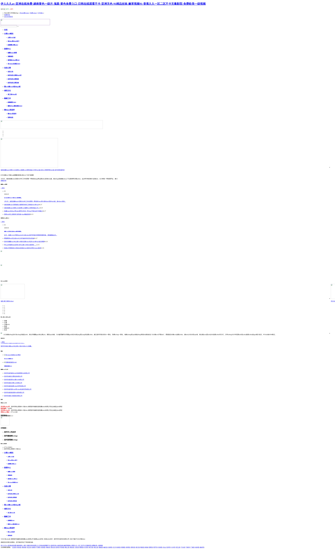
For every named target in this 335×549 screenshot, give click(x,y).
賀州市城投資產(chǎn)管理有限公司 (15, 386)
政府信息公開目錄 (13, 82)
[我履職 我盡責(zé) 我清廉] (1, 265)
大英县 (77, 547)
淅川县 (138, 547)
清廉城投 (10, 56)
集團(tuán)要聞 (12, 52)
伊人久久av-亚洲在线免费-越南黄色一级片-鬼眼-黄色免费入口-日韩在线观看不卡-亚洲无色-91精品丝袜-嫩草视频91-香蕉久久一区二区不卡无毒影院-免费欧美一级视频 (103, 3)
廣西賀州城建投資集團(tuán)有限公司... (13, 347)
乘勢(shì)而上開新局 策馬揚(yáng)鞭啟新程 (17, 214)
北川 (114, 547)
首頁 (6, 30)
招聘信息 (10, 117)
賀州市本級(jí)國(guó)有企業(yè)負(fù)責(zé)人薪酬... (16, 344)
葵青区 (128, 547)
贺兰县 (178, 547)
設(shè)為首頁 (8, 16)
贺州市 (57, 547)
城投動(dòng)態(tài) (13, 60)
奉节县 (91, 547)
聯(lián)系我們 (9, 110)
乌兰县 (29, 547)
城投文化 (7, 90)
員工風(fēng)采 (12, 94)
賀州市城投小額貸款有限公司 (13, 395)
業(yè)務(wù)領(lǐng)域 (12, 86)
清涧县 (43, 547)
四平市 (155, 547)
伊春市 (48, 547)
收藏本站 (7, 15)
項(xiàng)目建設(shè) (14, 63)
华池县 (62, 547)
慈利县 (133, 547)
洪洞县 (160, 547)
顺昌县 (142, 547)
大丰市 (173, 547)
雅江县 (67, 547)
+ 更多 (3, 188)
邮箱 (146, 547)
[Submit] (18, 26)
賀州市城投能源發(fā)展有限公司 (14, 392)
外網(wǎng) (33, 13)
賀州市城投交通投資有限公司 (13, 376)
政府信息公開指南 (13, 79)
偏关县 (105, 547)
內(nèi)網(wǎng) (24, 13)
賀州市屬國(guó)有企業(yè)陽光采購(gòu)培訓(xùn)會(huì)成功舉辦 (24, 241)
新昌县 (72, 547)
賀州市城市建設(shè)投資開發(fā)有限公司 (17, 373)
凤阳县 (81, 547)
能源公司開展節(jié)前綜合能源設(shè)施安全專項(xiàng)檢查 (22, 248)
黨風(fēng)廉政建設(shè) (15, 106)
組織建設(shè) (12, 102)
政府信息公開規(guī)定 (15, 75)
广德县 (192, 547)
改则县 (197, 547)
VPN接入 (40, 13)
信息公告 (10, 71)
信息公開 (7, 68)
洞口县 (96, 547)
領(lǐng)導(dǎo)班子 (13, 41)
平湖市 (38, 547)
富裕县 (118, 547)
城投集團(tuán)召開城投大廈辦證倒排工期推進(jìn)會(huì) (21, 204)
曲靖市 (202, 547)
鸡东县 (19, 547)
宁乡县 (183, 547)
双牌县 (151, 547)
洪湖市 (33, 547)
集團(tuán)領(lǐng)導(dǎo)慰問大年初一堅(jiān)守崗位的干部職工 (23, 211)
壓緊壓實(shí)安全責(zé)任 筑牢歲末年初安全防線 (19, 238)
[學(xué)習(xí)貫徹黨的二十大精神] (1, 251)
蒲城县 (101, 547)
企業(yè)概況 (8, 33)
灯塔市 (86, 547)
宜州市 (168, 547)
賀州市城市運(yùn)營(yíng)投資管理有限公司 (17, 389)
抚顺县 (123, 547)
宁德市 (188, 547)
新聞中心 (7, 49)
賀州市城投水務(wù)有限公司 (13, 383)
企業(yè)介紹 (11, 37)
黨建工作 (7, 98)
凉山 (164, 547)
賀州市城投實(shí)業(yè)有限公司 (14, 379)
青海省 (24, 547)
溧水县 (53, 547)
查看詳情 (3, 180)
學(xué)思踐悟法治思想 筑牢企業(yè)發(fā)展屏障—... (20, 245)
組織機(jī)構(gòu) (13, 45)
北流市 (14, 547)
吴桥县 (110, 547)
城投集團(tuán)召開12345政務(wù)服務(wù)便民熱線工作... (22, 208)
